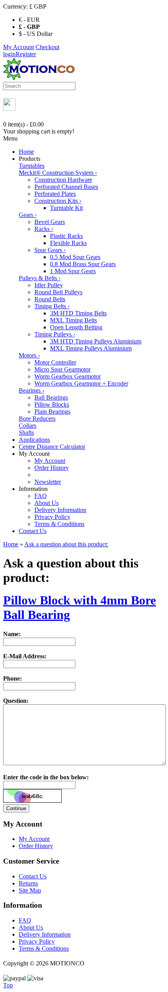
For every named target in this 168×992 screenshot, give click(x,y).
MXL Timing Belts (73, 320)
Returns (28, 883)
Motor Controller (55, 362)
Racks (43, 229)
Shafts (26, 432)
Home (26, 151)
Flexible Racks (68, 243)
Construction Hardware (63, 179)
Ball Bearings (51, 397)
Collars (27, 425)
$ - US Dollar (35, 33)
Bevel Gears (49, 222)
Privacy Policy (52, 517)
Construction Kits (57, 200)
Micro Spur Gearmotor (62, 369)
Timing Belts (52, 306)
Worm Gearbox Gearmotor (67, 376)
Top (8, 985)
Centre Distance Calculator (52, 446)
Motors (29, 355)
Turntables (32, 165)
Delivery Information (60, 510)
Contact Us (32, 531)
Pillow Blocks (51, 404)
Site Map (30, 890)
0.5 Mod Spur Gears (75, 257)
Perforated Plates (55, 193)
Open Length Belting (76, 327)
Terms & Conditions (59, 524)
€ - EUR (29, 19)
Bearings (31, 390)
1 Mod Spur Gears (73, 271)
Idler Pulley (48, 285)
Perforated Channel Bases (66, 186)
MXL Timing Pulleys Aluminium (91, 348)
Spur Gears (50, 250)
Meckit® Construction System (58, 172)
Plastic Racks (66, 236)
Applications (34, 439)
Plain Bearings (52, 411)
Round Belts (49, 299)
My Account (18, 47)
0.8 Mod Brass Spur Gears (83, 264)
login (9, 54)
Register (26, 54)
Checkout (47, 47)
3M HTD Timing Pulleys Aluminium (95, 341)
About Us (46, 503)
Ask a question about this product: (66, 544)
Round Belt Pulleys (58, 292)
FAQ (40, 495)
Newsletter (47, 481)
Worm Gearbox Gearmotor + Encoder (81, 383)
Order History (51, 467)
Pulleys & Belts (40, 278)
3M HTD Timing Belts (78, 313)
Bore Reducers (37, 418)
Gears (28, 215)
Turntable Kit (66, 207)
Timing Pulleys (54, 334)
